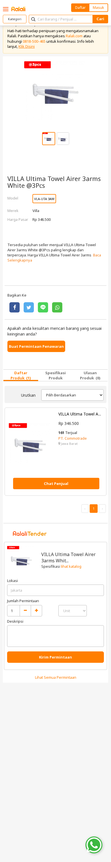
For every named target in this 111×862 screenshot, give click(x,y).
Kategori (14, 19)
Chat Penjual (56, 483)
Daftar (80, 7)
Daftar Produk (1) (21, 375)
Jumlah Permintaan (23, 600)
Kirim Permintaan (55, 657)
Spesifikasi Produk (55, 375)
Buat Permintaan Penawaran (36, 346)
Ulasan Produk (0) (90, 375)
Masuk (98, 7)
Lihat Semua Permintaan (55, 677)
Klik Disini (26, 46)
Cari (100, 18)
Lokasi (12, 580)
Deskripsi (15, 621)
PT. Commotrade (72, 438)
